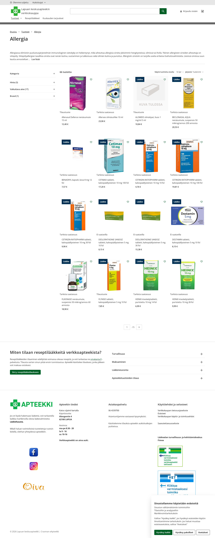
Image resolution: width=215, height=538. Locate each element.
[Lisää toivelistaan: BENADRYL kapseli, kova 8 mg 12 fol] (91, 142)
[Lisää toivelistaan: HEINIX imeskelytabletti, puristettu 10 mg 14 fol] (164, 261)
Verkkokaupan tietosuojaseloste (173, 410)
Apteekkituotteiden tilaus (125, 378)
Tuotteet (15, 18)
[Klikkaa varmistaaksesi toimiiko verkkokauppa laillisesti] (181, 456)
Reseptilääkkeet (32, 18)
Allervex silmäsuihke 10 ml (111, 117)
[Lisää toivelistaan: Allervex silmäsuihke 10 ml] (127, 79)
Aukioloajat (37, 2)
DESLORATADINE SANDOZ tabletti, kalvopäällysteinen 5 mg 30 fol (150, 242)
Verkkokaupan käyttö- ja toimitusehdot (176, 416)
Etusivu (13, 31)
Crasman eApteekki (50, 531)
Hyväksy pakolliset (184, 532)
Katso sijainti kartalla (69, 410)
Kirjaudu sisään (190, 11)
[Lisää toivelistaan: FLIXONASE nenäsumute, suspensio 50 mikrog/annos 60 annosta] (91, 261)
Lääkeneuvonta (120, 369)
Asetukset (203, 532)
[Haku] (163, 11)
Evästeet (162, 413)
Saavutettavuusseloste (168, 423)
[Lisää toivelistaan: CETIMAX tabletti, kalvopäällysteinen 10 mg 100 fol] (127, 142)
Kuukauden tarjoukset (53, 18)
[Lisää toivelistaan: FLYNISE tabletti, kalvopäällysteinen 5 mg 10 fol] (127, 261)
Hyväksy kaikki (163, 532)
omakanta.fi (96, 359)
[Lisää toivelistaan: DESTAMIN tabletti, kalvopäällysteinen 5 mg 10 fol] (201, 201)
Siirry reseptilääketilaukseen (25, 372)
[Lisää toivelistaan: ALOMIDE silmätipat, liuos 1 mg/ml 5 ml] (164, 79)
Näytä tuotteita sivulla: (165, 72)
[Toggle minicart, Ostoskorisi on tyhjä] (203, 11)
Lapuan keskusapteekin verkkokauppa (35, 11)
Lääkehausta (16, 421)
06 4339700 (113, 410)
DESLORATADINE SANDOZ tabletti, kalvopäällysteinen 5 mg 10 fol (114, 242)
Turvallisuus (118, 353)
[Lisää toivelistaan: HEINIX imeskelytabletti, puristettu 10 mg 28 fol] (201, 261)
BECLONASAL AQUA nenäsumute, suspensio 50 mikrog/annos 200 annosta (184, 120)
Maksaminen (119, 361)
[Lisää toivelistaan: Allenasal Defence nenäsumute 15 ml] (91, 79)
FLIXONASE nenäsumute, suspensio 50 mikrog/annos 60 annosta (76, 302)
